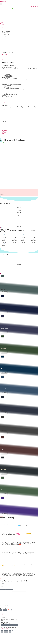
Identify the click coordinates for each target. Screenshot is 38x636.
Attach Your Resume (4, 622)
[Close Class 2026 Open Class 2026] (7, 29)
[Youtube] (6, 610)
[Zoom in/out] (1, 634)
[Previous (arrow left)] (1, 635)
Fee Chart (4, 57)
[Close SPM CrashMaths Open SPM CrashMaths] (9, 60)
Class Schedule (6, 54)
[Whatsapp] (1, 610)
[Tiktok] (11, 610)
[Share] (4, 634)
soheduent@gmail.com (5, 628)
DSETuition (2, 23)
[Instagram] (10, 631)
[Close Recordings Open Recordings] (7, 103)
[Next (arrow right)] (2, 635)
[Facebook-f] (4, 610)
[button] (1, 4)
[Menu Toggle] (1, 26)
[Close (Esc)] (6, 634)
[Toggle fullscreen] (2, 634)
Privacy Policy (2, 614)
